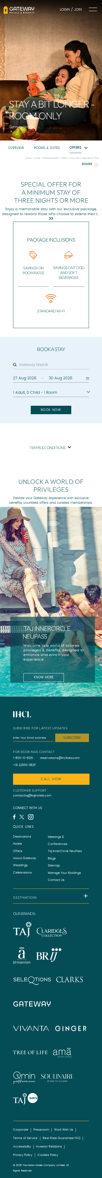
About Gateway (24, 858)
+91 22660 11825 (24, 765)
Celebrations (22, 872)
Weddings (20, 865)
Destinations (22, 836)
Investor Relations (49, 1146)
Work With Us (63, 1129)
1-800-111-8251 (23, 758)
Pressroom (41, 1129)
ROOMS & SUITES (47, 148)
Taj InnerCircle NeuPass (65, 851)
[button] (51, 896)
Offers (17, 851)
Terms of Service (25, 1138)
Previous (25, 653)
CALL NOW (51, 779)
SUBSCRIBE (72, 737)
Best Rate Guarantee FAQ (62, 1138)
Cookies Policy (48, 1155)
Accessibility (22, 1146)
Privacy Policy (22, 1155)
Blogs (52, 858)
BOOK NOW (51, 409)
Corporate (20, 1129)
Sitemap (54, 865)
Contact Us (56, 880)
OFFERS (75, 147)
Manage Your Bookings (64, 873)
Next (85, 653)
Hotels (17, 844)
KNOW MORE (44, 677)
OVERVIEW (16, 148)
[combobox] (54, 365)
